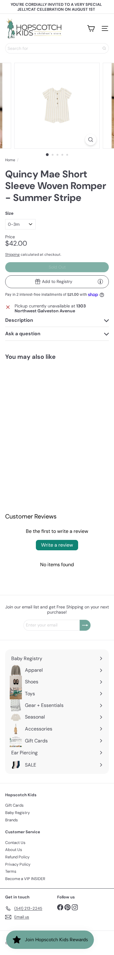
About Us (13, 849)
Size (9, 213)
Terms (10, 871)
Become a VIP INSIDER (25, 878)
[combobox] (57, 48)
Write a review (57, 545)
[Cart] (91, 28)
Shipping (12, 254)
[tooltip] (100, 281)
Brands (11, 820)
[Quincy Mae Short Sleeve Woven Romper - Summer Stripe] (28, 408)
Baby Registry (17, 812)
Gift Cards (14, 805)
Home (10, 160)
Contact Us (15, 842)
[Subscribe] (85, 625)
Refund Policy (17, 857)
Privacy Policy (17, 864)
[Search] (104, 48)
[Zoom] (90, 139)
